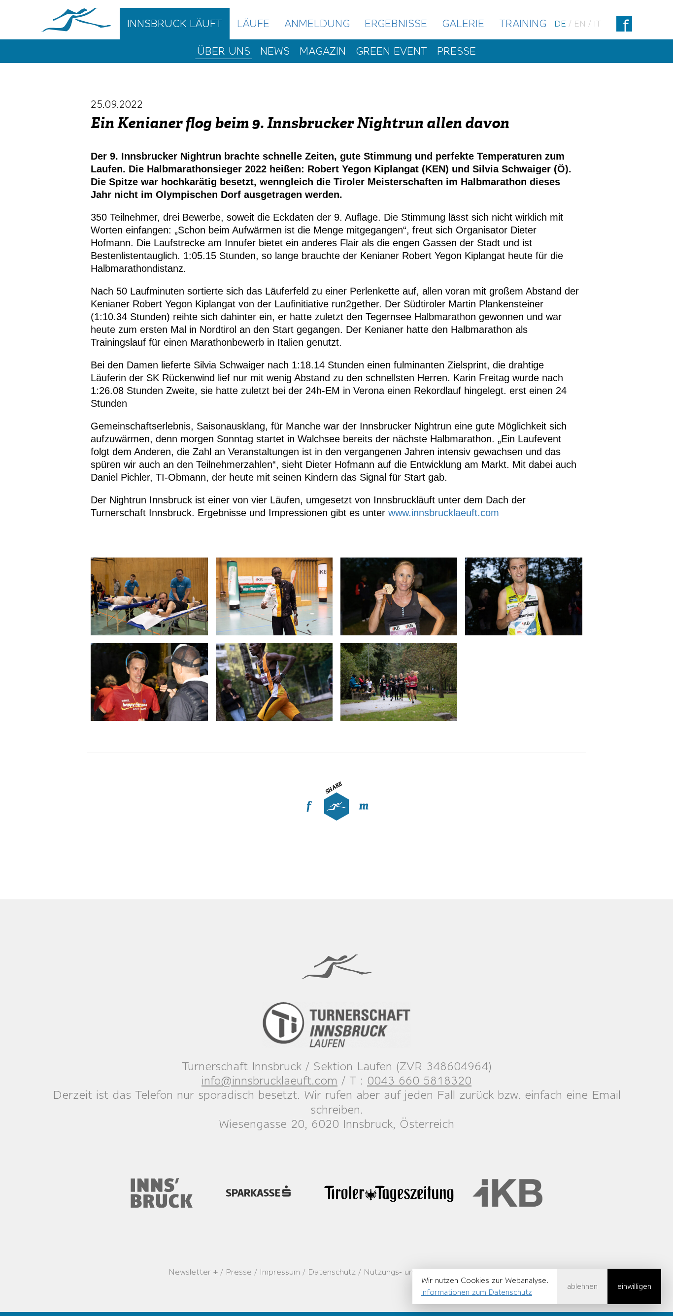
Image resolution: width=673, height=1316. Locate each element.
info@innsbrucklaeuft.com (269, 1080)
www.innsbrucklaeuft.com (443, 512)
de (560, 23)
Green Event (391, 51)
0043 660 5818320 (419, 1080)
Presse (456, 51)
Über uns (223, 51)
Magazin (323, 51)
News (275, 51)
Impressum (280, 1271)
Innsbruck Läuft (174, 23)
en (580, 23)
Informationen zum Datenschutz (476, 1292)
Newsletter (189, 1271)
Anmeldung (317, 23)
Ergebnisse (396, 23)
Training (522, 23)
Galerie (463, 23)
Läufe (253, 23)
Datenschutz (332, 1271)
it (597, 23)
